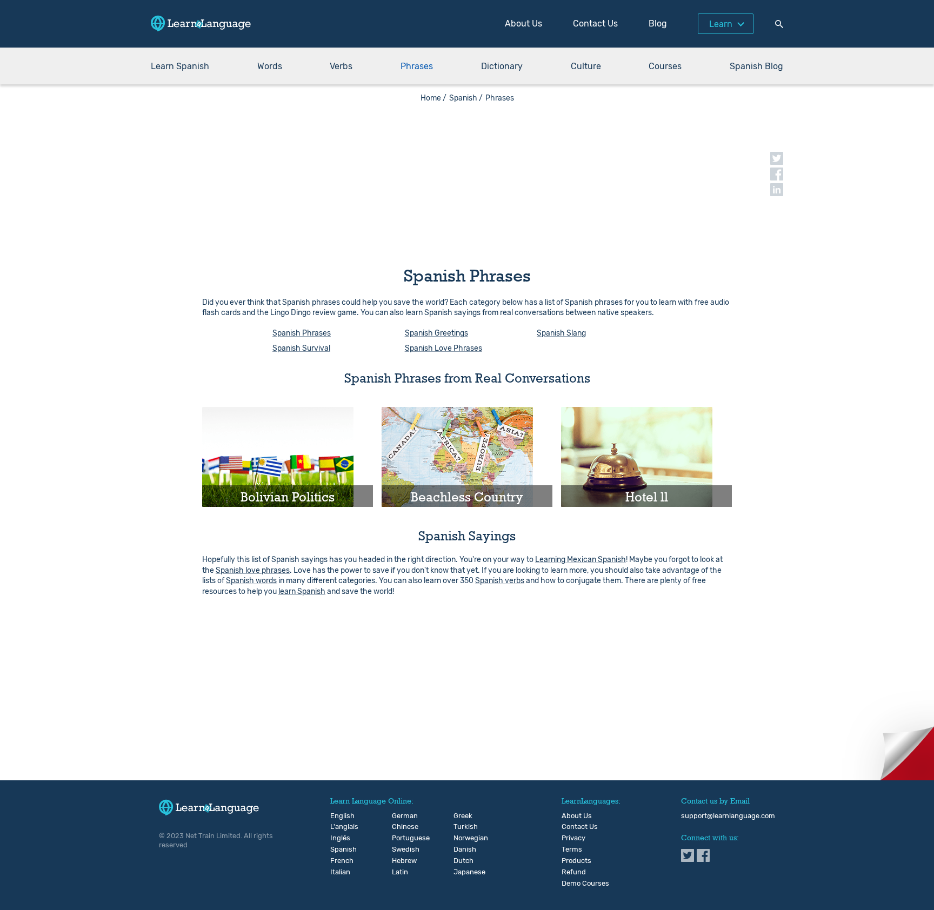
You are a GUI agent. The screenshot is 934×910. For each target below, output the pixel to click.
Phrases (417, 66)
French (339, 861)
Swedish (401, 849)
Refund (574, 872)
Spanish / (466, 98)
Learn (720, 24)
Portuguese (401, 838)
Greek (462, 816)
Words (269, 66)
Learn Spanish (180, 66)
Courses (665, 66)
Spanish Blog (756, 66)
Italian (339, 872)
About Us (523, 23)
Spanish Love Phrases (443, 348)
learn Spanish (301, 591)
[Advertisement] (467, 178)
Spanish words (251, 580)
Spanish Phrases (301, 333)
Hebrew (401, 861)
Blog (658, 23)
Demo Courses (585, 883)
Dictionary (502, 66)
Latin (400, 872)
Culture (586, 66)
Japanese (462, 872)
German (401, 816)
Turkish (462, 827)
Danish (462, 849)
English (339, 816)
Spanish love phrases (253, 570)
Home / (433, 98)
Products (576, 861)
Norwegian (462, 838)
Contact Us (595, 23)
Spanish (339, 849)
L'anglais (339, 827)
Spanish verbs (499, 580)
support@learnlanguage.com (728, 816)
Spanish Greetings (436, 333)
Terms (572, 849)
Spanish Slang (561, 333)
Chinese (401, 827)
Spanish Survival (301, 348)
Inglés (339, 838)
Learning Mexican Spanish (580, 559)
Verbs (341, 66)
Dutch (462, 861)
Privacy (573, 838)
